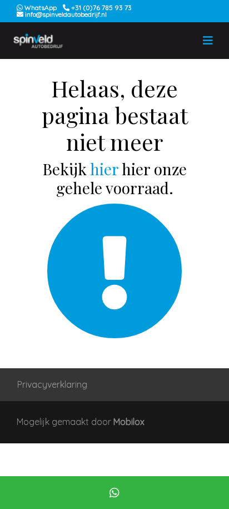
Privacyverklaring (52, 384)
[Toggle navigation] (208, 40)
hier (104, 169)
